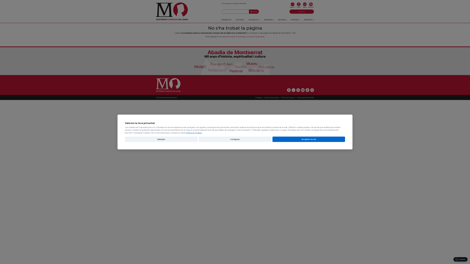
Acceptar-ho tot (308, 139)
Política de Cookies (194, 133)
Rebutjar (161, 139)
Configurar (235, 139)
